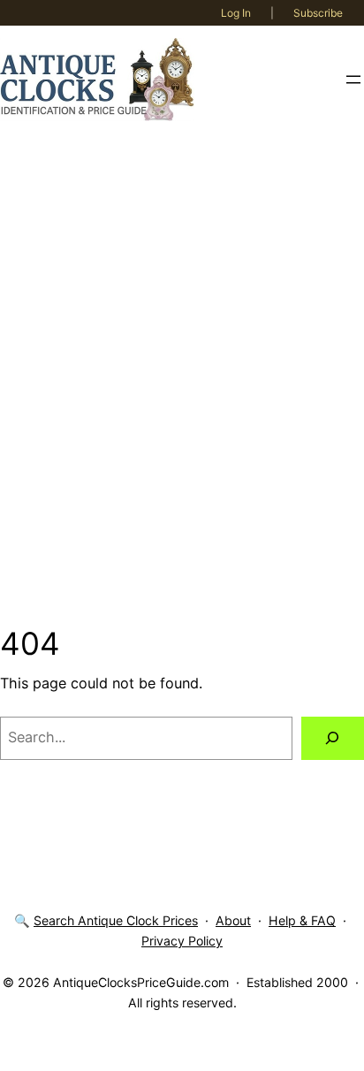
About (233, 920)
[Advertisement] (182, 379)
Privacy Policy (182, 940)
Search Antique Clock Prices (116, 920)
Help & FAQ (302, 920)
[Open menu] (353, 79)
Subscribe (318, 12)
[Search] (332, 739)
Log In (236, 12)
